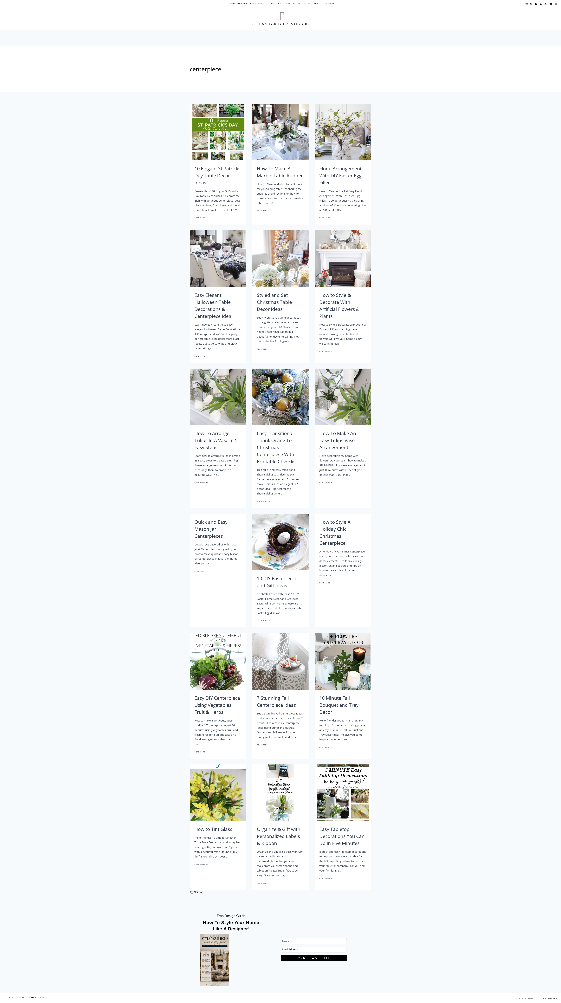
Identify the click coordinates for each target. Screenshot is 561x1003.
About (317, 4)
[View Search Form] (556, 4)
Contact (329, 4)
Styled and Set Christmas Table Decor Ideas (280, 302)
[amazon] (546, 4)
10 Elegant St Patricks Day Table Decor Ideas (218, 175)
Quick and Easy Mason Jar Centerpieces (218, 529)
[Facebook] (531, 4)
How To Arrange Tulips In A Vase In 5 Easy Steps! (218, 440)
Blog (307, 4)
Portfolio (276, 4)
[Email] (551, 4)
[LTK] (541, 4)
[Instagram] (526, 4)
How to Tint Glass (218, 829)
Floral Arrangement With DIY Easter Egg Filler (343, 175)
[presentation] (218, 132)
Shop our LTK (293, 4)
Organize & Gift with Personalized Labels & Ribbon (280, 836)
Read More (218, 218)
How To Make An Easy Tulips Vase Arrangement (343, 440)
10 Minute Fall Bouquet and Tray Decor (342, 705)
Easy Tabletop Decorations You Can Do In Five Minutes (343, 836)
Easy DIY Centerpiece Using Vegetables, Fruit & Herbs (218, 705)
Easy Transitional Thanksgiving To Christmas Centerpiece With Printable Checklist (280, 447)
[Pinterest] (536, 4)
